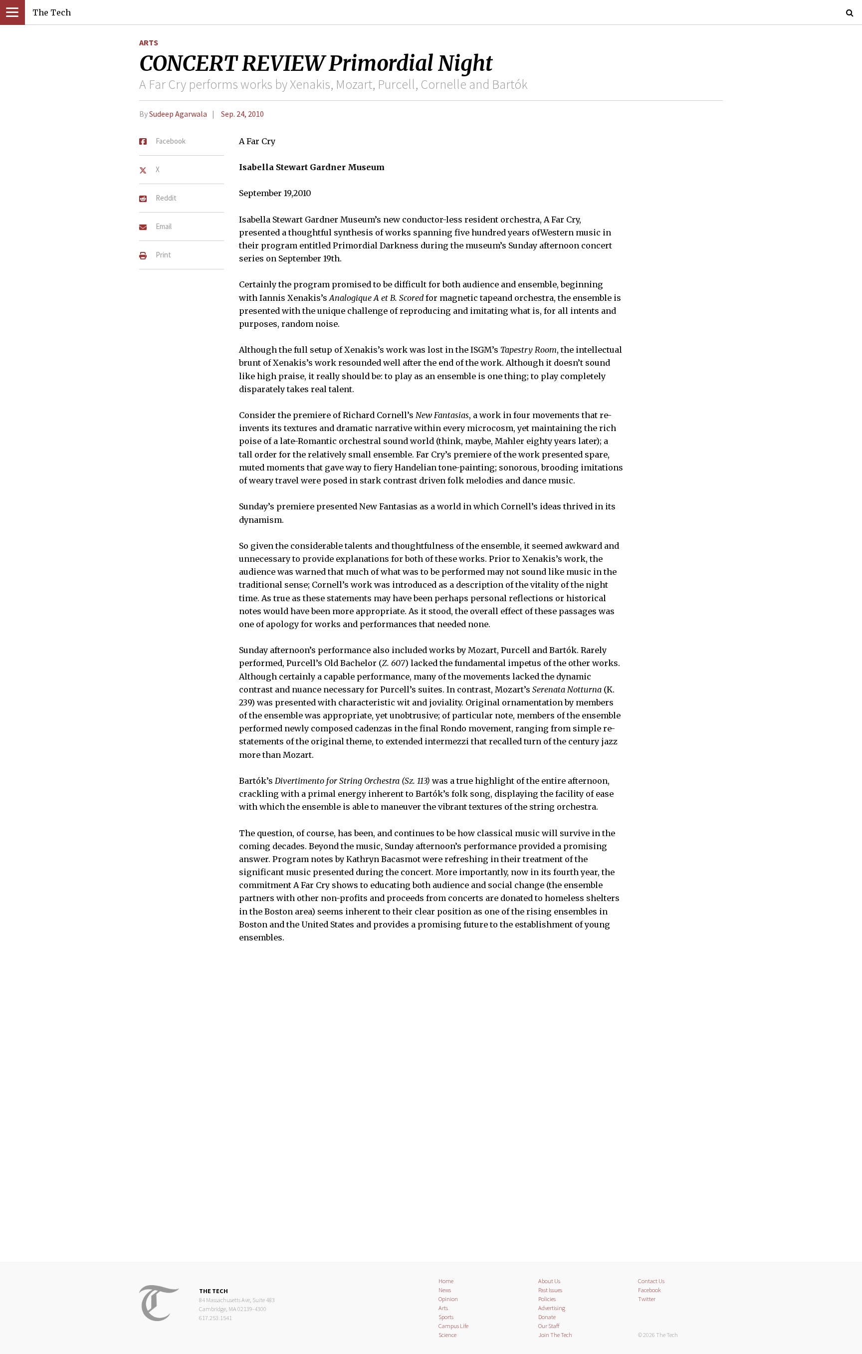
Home (445, 1281)
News (444, 1290)
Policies (547, 1299)
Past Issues (550, 1290)
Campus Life (453, 1326)
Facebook (649, 1290)
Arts (148, 42)
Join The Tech (555, 1335)
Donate (547, 1317)
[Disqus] (431, 1108)
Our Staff (549, 1326)
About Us (549, 1281)
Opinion (448, 1299)
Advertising (551, 1308)
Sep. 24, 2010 (242, 114)
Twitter (646, 1299)
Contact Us (651, 1281)
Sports (445, 1317)
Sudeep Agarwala (178, 114)
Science (447, 1335)
